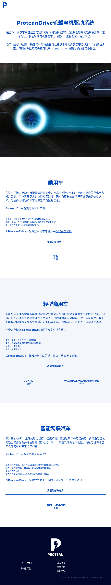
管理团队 (26, 568)
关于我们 (26, 563)
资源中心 (61, 567)
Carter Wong (96, 577)
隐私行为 (61, 563)
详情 (55, 259)
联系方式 (61, 571)
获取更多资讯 (64, 231)
